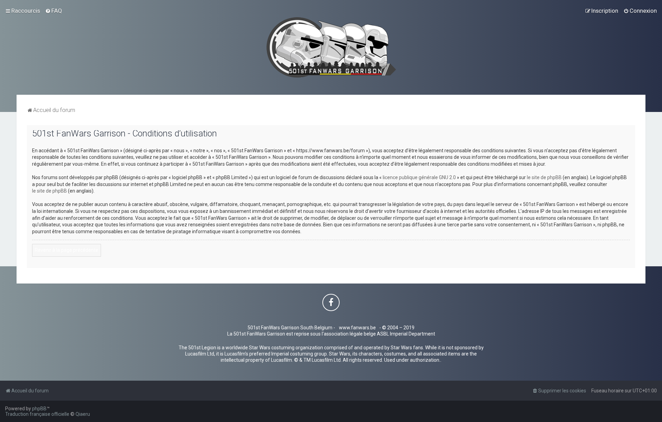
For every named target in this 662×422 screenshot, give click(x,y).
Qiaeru (83, 414)
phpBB (39, 408)
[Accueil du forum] (331, 47)
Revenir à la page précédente (66, 250)
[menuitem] (53, 11)
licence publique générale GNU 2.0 (419, 177)
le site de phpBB (544, 177)
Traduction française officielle (37, 414)
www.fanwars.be (357, 327)
